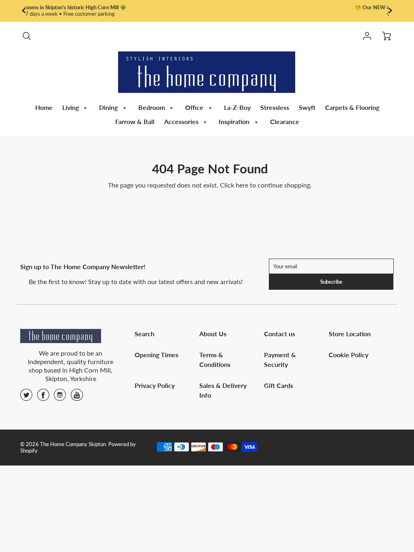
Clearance (284, 121)
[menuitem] (44, 107)
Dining (109, 107)
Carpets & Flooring (352, 107)
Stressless (274, 107)
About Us (212, 333)
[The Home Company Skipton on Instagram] (60, 397)
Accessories (182, 121)
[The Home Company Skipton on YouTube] (77, 397)
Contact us (279, 333)
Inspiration (235, 121)
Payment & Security (280, 359)
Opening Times (156, 354)
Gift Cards (278, 385)
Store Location (350, 333)
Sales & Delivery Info (223, 390)
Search (144, 333)
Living (71, 107)
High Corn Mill (90, 370)
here (192, 14)
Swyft (307, 107)
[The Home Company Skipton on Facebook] (43, 397)
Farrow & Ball (134, 121)
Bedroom (152, 107)
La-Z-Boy (237, 107)
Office (195, 107)
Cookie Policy (348, 354)
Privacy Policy (155, 385)
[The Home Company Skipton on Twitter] (26, 397)
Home (44, 107)
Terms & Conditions (214, 359)
